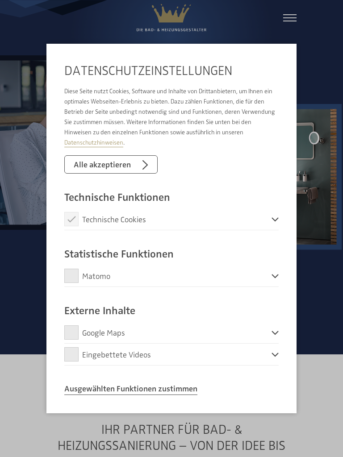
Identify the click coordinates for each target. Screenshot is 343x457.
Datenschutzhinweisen (93, 142)
